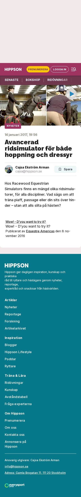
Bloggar (11, 345)
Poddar (10, 359)
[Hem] (14, 69)
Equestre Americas (40, 231)
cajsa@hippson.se (28, 171)
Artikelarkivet (15, 328)
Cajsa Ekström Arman (32, 167)
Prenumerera (38, 69)
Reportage (13, 314)
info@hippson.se (16, 466)
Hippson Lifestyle (18, 352)
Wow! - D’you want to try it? (26, 222)
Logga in (59, 69)
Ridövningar (14, 383)
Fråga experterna (18, 404)
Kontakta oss (15, 435)
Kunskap (11, 390)
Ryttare (10, 366)
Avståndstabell (16, 397)
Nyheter (13, 125)
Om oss (10, 427)
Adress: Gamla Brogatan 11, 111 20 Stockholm (35, 472)
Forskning (12, 321)
